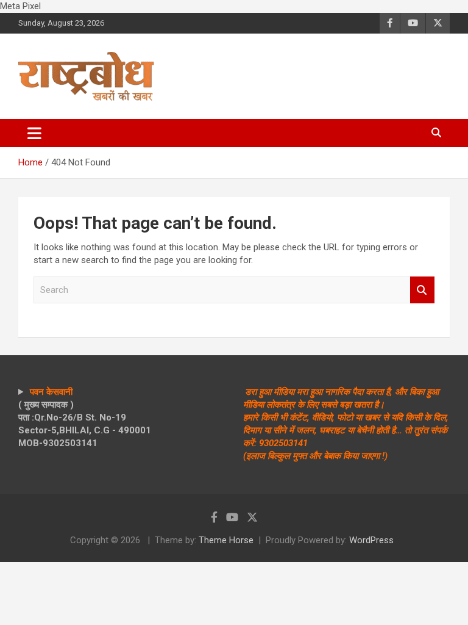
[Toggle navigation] (34, 133)
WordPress (371, 540)
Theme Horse (226, 540)
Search (422, 290)
